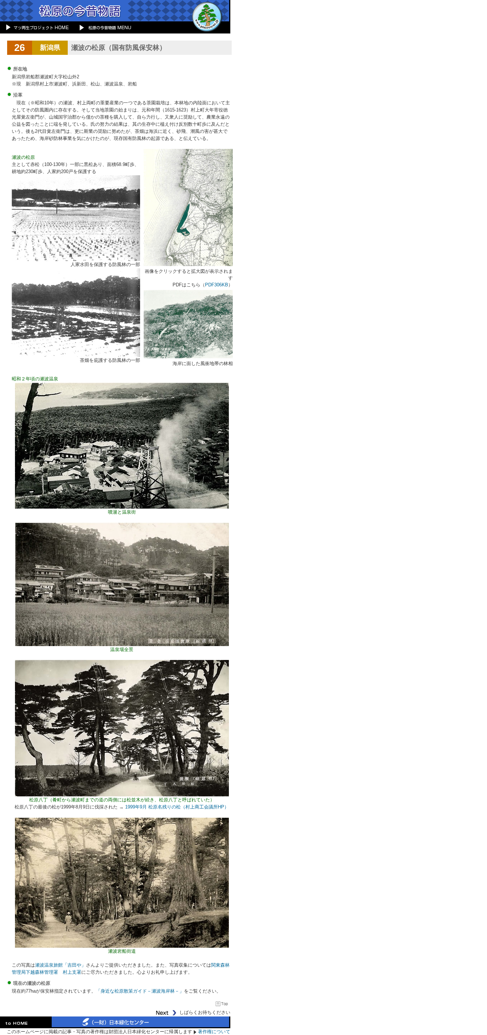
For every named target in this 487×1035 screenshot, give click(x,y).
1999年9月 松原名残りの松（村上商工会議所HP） (177, 807)
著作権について (214, 1031)
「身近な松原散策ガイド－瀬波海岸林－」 (140, 991)
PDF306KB (216, 284)
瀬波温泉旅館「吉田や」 (60, 965)
